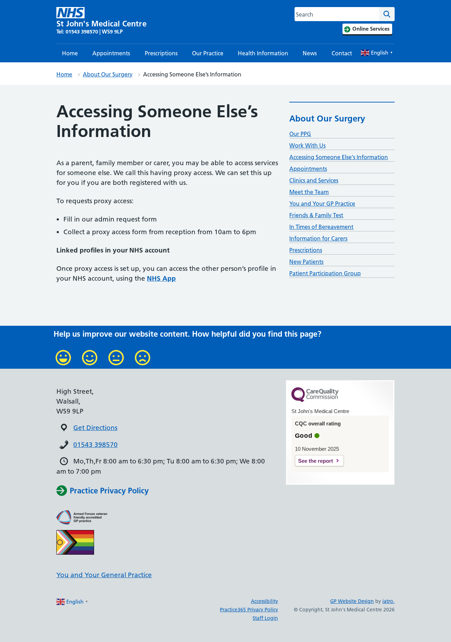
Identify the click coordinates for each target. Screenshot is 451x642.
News (310, 53)
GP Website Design (352, 601)
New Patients (306, 261)
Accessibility (264, 601)
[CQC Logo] (315, 400)
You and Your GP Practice (322, 203)
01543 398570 (95, 445)
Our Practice (207, 53)
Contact (342, 53)
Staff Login (265, 618)
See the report (315, 461)
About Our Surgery (107, 74)
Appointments (111, 53)
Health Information (263, 53)
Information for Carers (318, 238)
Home (70, 53)
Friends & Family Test (316, 215)
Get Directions (95, 428)
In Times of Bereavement (321, 226)
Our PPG (300, 133)
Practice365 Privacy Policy (249, 609)
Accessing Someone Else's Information (338, 157)
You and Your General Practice (104, 575)
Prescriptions (161, 53)
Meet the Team (309, 191)
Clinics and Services (313, 180)
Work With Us (307, 145)
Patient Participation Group (325, 273)
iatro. (388, 601)
